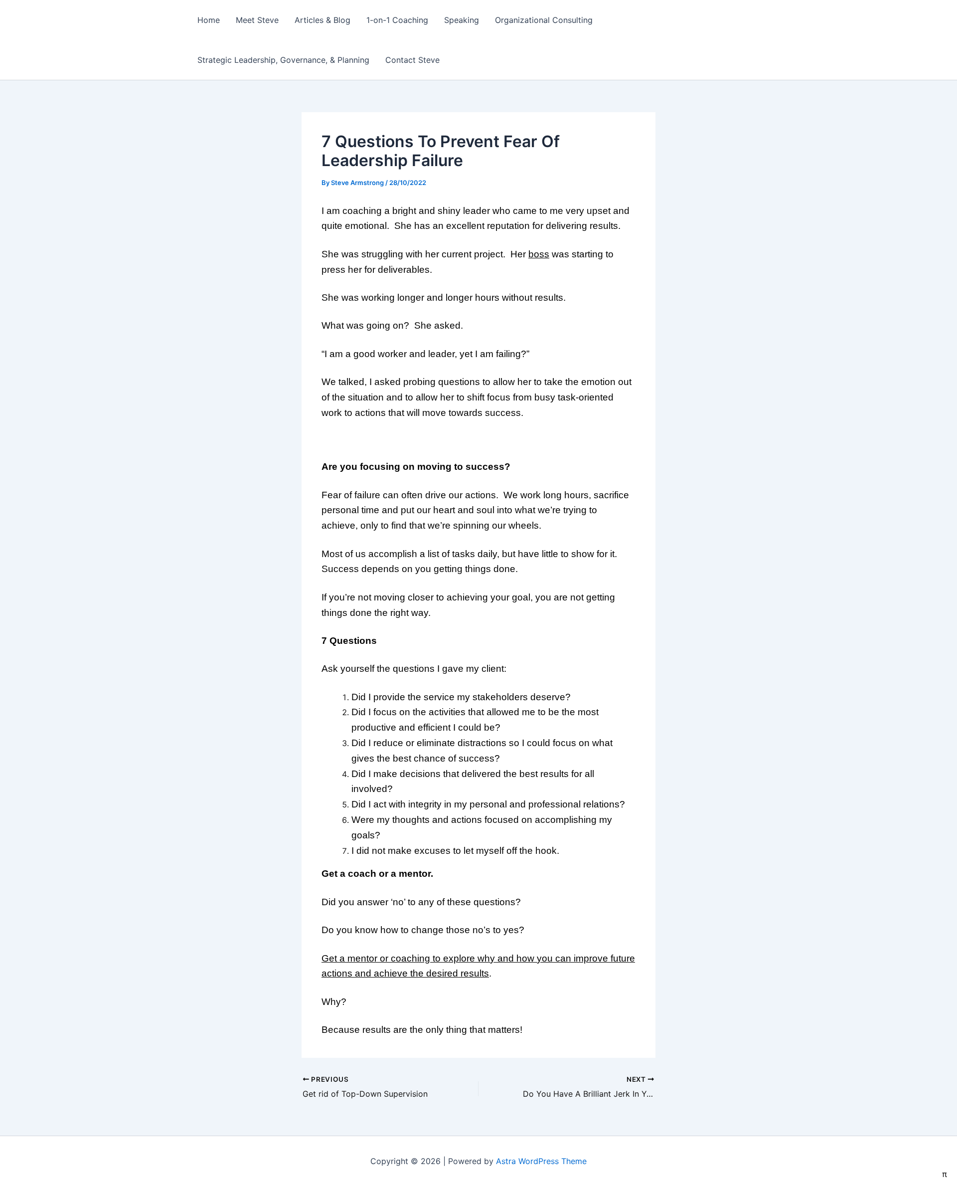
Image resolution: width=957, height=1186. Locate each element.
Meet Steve (257, 20)
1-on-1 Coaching (397, 20)
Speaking (461, 20)
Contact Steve (412, 60)
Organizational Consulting (544, 20)
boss (538, 254)
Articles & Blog (322, 20)
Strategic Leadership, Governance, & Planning (283, 60)
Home (208, 20)
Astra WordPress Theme (541, 1161)
